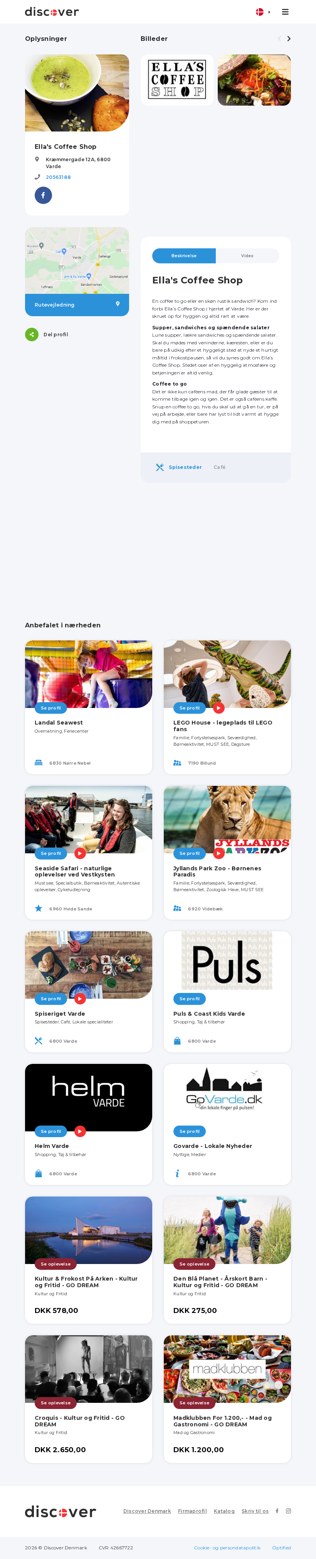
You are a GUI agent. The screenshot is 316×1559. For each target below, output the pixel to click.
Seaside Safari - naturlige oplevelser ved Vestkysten (75, 871)
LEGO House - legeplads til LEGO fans (222, 726)
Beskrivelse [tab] (184, 255)
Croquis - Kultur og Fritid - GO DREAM (80, 1421)
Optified (281, 1548)
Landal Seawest (59, 722)
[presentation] (279, 39)
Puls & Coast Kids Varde (209, 1013)
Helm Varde (52, 1146)
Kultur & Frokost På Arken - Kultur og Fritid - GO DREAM (86, 1282)
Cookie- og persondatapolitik (227, 1548)
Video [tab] (247, 255)
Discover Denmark (147, 1511)
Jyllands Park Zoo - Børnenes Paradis (217, 871)
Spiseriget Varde (60, 1013)
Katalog (224, 1511)
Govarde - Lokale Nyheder (212, 1146)
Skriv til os (255, 1511)
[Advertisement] (216, 171)
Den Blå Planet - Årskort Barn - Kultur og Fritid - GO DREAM (220, 1282)
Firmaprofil (192, 1511)
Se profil (51, 708)
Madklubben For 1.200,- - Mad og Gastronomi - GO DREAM (222, 1421)
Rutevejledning (55, 305)
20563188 (58, 177)
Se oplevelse (56, 1264)
